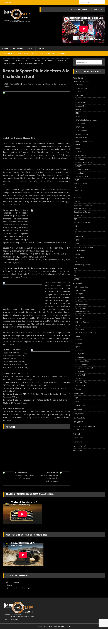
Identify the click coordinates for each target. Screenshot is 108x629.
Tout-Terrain (80, 385)
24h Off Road (80, 290)
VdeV (76, 268)
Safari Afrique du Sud (84, 368)
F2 (76, 226)
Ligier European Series (84, 141)
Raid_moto (79, 354)
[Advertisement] (36, 450)
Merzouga (79, 329)
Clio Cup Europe (80, 183)
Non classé (77, 450)
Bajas (76, 397)
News (47, 84)
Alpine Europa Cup (82, 88)
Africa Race (79, 429)
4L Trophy (79, 294)
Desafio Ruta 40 (81, 304)
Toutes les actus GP (82, 222)
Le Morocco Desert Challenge (17, 588)
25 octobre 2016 (12, 84)
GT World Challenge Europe (86, 120)
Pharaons (79, 339)
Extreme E (78, 409)
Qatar (77, 346)
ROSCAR (78, 166)
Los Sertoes (80, 318)
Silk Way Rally (79, 418)
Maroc (77, 325)
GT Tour (77, 198)
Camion (78, 99)
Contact (41, 49)
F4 (76, 233)
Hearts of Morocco (82, 311)
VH (75, 272)
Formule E (79, 236)
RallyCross (79, 159)
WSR (77, 180)
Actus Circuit (22, 60)
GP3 (77, 243)
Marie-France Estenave (32, 84)
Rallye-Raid (79, 357)
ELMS (77, 254)
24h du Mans (80, 250)
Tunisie (78, 389)
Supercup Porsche (82, 169)
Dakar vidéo (80, 405)
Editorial (76, 434)
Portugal (78, 343)
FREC (77, 113)
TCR (75, 219)
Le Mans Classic (81, 134)
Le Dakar (8, 585)
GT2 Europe (80, 123)
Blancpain (79, 95)
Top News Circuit (82, 176)
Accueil (5, 49)
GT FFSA (77, 194)
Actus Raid (77, 283)
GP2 (77, 240)
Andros (78, 92)
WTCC (76, 275)
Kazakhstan (80, 315)
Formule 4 (78, 191)
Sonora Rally (80, 375)
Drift (76, 187)
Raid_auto (79, 350)
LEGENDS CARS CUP (83, 138)
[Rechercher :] (92, 2)
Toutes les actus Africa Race (85, 426)
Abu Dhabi (79, 297)
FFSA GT (78, 109)
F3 (76, 229)
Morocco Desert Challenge (86, 332)
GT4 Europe (80, 127)
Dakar (76, 401)
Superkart (79, 173)
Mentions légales (10, 619)
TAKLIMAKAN (79, 422)
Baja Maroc (78, 393)
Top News (79, 378)
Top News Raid (81, 382)
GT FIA (77, 116)
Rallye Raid (18, 49)
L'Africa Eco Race (12, 582)
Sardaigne (79, 371)
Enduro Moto (80, 308)
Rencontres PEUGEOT (84, 162)
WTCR (76, 279)
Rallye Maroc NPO (81, 413)
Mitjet (77, 144)
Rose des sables (82, 361)
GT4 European (81, 130)
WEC (77, 261)
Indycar (77, 201)
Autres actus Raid (81, 287)
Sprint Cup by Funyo (82, 212)
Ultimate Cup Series (82, 265)
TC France (78, 215)
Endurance (79, 257)
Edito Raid (78, 442)
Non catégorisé (79, 446)
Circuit (30, 49)
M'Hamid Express (82, 322)
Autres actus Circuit (43, 60)
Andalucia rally (81, 301)
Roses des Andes (82, 364)
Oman (77, 336)
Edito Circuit (78, 437)
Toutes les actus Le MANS (84, 247)
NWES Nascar (80, 155)
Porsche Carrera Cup (82, 208)
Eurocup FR (79, 106)
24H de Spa (80, 85)
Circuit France (80, 102)
